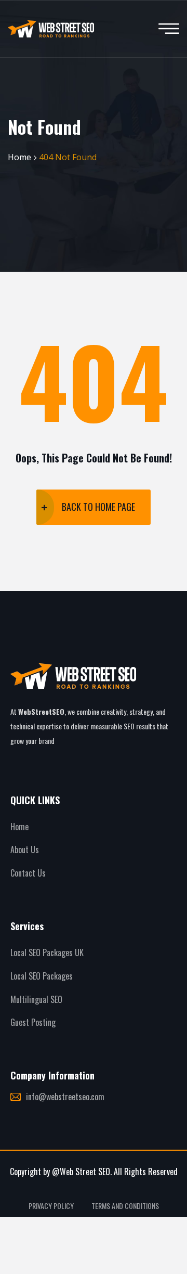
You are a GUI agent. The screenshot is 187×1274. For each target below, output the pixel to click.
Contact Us (28, 873)
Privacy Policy (51, 1205)
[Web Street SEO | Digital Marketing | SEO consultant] (51, 29)
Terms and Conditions (125, 1205)
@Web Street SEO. (82, 1171)
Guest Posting (33, 1022)
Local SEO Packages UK (47, 952)
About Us (24, 849)
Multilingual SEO (36, 999)
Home (19, 157)
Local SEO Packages (41, 976)
